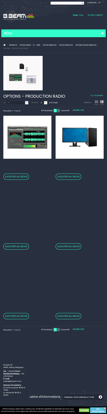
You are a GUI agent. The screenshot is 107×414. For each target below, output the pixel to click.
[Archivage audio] (80, 276)
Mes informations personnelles (63, 372)
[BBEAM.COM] (18, 16)
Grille (96, 104)
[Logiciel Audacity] (27, 206)
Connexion (91, 3)
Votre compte (95, 15)
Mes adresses (62, 367)
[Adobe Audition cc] (27, 137)
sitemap (33, 387)
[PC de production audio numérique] (80, 137)
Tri (4, 102)
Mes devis (60, 377)
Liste (102, 104)
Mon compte (65, 361)
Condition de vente (38, 374)
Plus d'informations (98, 410)
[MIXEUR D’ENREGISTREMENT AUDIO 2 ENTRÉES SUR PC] (80, 206)
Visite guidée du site (39, 384)
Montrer (34, 102)
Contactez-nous (37, 371)
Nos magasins (36, 367)
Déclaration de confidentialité (36, 379)
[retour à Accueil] (4, 45)
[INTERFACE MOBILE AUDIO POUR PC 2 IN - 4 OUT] (27, 276)
